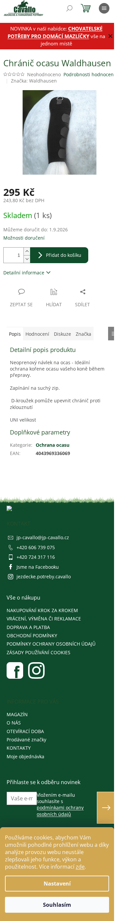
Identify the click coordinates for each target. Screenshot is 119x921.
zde (80, 866)
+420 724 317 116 (36, 557)
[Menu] (104, 8)
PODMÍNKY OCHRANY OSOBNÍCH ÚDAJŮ (51, 644)
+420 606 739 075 (36, 547)
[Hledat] (69, 8)
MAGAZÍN (17, 714)
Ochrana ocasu (52, 445)
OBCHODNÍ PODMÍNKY (32, 635)
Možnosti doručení (24, 238)
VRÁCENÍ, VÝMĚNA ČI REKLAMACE (44, 618)
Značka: (34, 81)
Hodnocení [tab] (37, 334)
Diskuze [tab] (62, 334)
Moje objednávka (25, 756)
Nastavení (57, 883)
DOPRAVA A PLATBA (28, 627)
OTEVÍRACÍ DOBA (25, 731)
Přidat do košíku (63, 255)
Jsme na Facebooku (38, 567)
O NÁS (14, 723)
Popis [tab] (15, 334)
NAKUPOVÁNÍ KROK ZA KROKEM (42, 610)
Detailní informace (23, 272)
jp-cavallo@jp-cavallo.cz (43, 537)
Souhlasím (57, 904)
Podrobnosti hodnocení (89, 74)
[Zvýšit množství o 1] (26, 251)
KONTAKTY (19, 748)
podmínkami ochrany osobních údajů (60, 810)
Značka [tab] (83, 334)
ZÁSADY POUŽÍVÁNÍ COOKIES (38, 652)
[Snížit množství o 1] (26, 259)
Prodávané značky (26, 739)
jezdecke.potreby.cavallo (44, 576)
